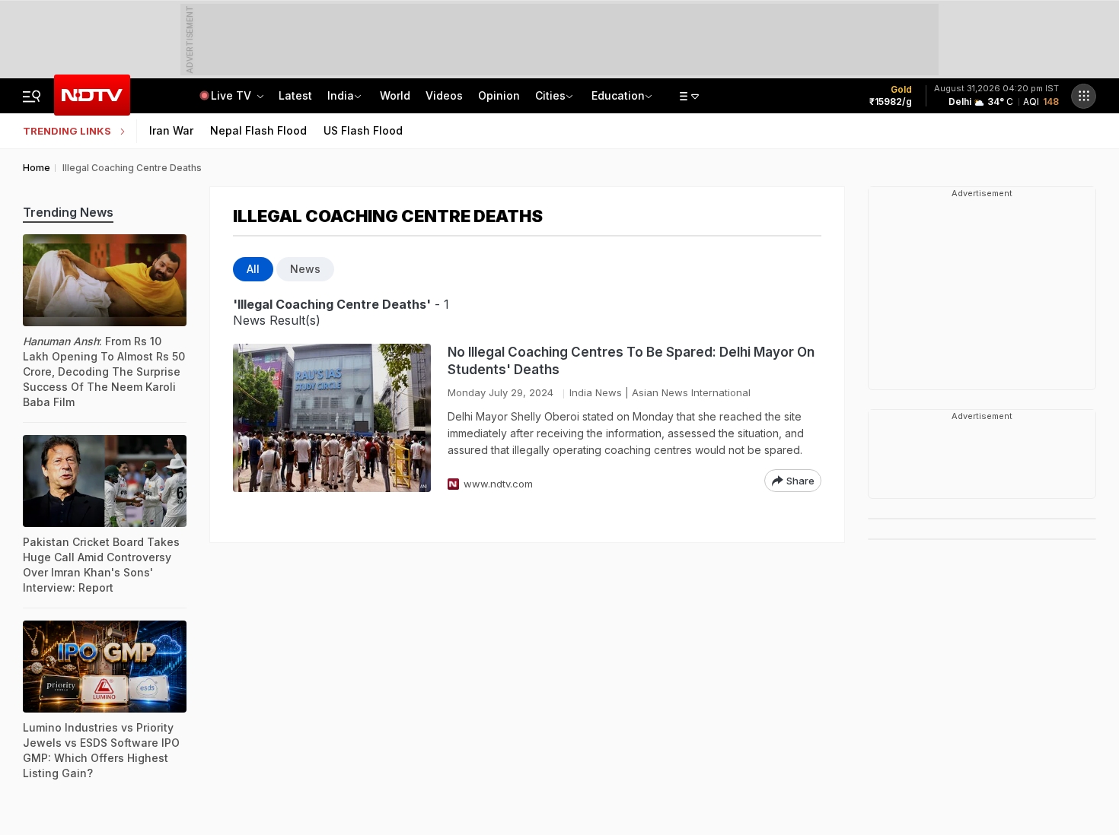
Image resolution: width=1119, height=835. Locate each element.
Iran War (171, 130)
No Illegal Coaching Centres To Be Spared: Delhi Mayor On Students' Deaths (631, 360)
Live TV (232, 95)
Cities (550, 95)
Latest (295, 95)
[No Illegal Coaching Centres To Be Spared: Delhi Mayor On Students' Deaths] (332, 418)
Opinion (499, 95)
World (395, 95)
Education (618, 95)
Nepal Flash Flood (258, 130)
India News (595, 392)
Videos (444, 95)
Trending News (68, 212)
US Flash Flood (363, 130)
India (340, 95)
